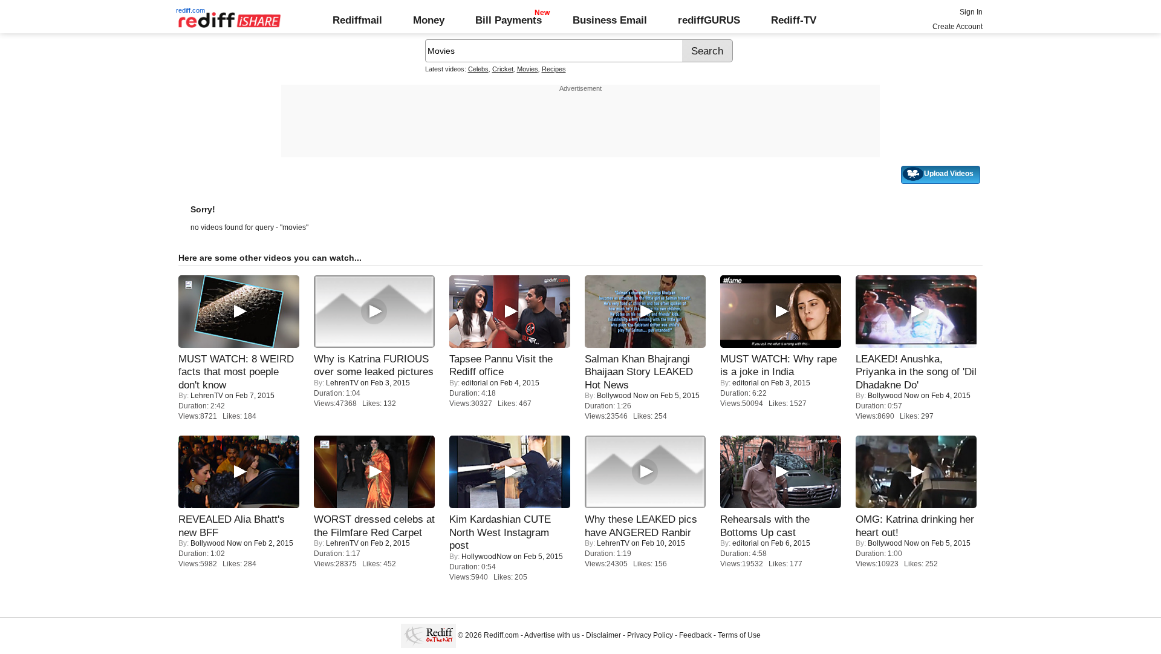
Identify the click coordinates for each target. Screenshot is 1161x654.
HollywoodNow (486, 556)
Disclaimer (603, 635)
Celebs (478, 69)
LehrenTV (206, 395)
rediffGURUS (709, 20)
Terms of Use (739, 635)
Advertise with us (552, 635)
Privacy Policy (650, 635)
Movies (527, 69)
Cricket (502, 69)
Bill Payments (508, 20)
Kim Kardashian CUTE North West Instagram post (500, 532)
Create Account (957, 26)
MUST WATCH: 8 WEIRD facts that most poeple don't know (236, 371)
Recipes (554, 69)
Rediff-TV (793, 20)
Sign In (971, 12)
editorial (474, 383)
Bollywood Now (622, 395)
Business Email (610, 20)
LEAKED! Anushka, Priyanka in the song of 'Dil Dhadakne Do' (916, 371)
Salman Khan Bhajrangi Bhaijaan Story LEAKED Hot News (639, 371)
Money (428, 20)
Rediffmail (357, 20)
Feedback (695, 635)
